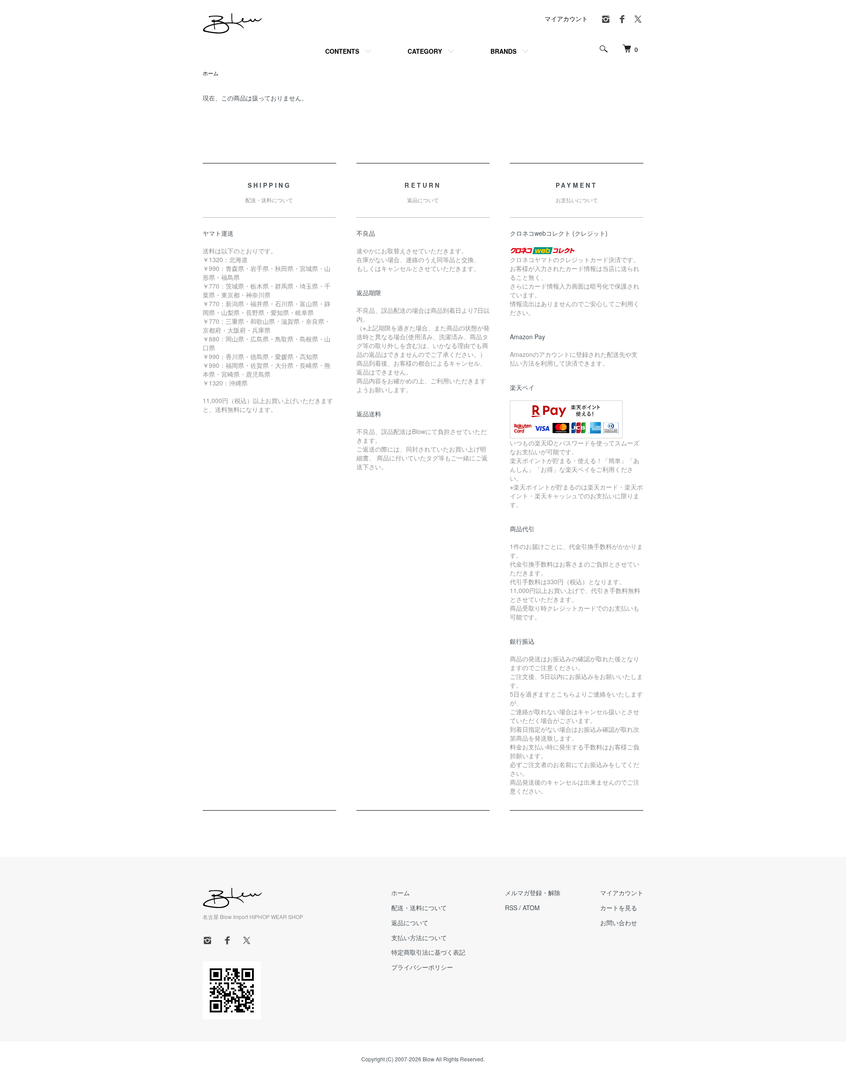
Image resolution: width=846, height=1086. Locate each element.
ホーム (211, 73)
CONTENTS (342, 51)
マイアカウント (566, 18)
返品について (409, 922)
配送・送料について (419, 907)
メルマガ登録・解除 (532, 892)
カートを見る (618, 907)
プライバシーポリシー (422, 967)
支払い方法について (419, 937)
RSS (511, 907)
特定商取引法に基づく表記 (428, 952)
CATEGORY (425, 51)
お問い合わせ (618, 922)
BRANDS (503, 51)
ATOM (531, 907)
